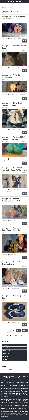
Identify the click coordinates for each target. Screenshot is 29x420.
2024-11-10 (4, 300)
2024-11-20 (5, 141)
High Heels (9, 191)
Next (24, 330)
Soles (23, 38)
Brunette (11, 38)
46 (21, 335)
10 (16, 335)
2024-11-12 (4, 232)
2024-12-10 (5, 21)
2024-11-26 (5, 79)
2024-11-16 (4, 203)
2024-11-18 (4, 172)
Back (18, 330)
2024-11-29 (5, 50)
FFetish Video (14, 1)
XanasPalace (5, 38)
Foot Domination (13, 67)
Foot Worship (17, 38)
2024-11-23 (5, 107)
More (24, 41)
